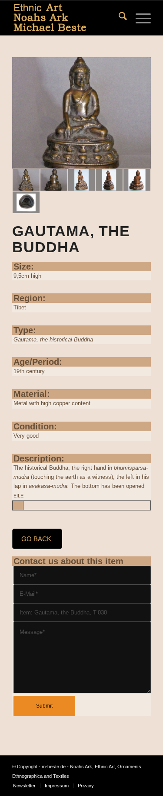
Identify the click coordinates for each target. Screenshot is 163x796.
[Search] (118, 17)
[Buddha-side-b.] (109, 180)
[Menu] (139, 17)
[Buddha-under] (26, 202)
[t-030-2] (81, 113)
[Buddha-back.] (137, 180)
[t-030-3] (54, 180)
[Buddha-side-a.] (82, 180)
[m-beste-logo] (67, 17)
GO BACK (36, 539)
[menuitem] (118, 17)
